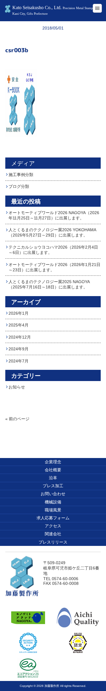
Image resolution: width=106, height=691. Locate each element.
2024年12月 (20, 337)
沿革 (53, 477)
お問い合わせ (53, 493)
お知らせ (17, 387)
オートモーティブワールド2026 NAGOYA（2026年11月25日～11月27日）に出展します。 (54, 215)
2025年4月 (19, 325)
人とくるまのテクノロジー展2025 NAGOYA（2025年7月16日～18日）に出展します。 (49, 284)
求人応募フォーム (53, 518)
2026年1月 (19, 313)
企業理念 (53, 461)
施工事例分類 (21, 174)
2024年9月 (19, 349)
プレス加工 (53, 485)
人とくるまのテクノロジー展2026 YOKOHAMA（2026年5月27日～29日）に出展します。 (52, 232)
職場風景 (53, 510)
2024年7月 (19, 361)
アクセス (53, 525)
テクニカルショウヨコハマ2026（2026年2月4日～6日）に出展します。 (53, 250)
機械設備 (53, 502)
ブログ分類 (19, 186)
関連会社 (53, 533)
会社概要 (53, 469)
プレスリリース (53, 542)
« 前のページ (17, 418)
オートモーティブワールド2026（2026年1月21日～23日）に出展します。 (54, 267)
